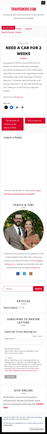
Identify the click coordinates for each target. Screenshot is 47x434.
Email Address (10, 339)
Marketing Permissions (12, 349)
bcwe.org (18, 97)
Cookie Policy (7, 425)
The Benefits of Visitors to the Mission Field (11, 124)
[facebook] (18, 273)
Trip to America (34, 121)
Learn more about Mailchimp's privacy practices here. (21, 369)
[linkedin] (30, 273)
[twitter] (24, 273)
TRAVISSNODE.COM (23, 8)
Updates (23, 58)
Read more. (35, 267)
